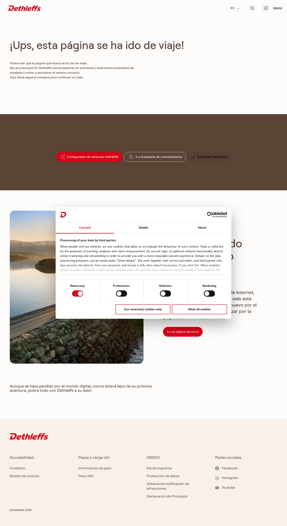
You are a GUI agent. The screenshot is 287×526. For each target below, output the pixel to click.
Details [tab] (143, 227)
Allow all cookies (199, 309)
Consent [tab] (85, 227)
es (233, 8)
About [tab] (202, 227)
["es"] (24, 8)
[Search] (252, 8)
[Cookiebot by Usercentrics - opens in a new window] (210, 215)
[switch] (121, 294)
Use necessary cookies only (143, 309)
